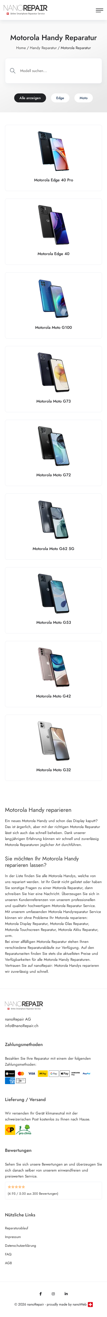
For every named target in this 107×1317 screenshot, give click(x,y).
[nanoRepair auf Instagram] (53, 1294)
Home (21, 48)
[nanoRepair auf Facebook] (41, 1294)
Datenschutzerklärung (20, 1245)
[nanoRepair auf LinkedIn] (66, 1294)
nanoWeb (80, 1304)
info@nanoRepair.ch (21, 1026)
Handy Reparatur (43, 48)
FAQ (8, 1254)
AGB (8, 1262)
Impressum (13, 1236)
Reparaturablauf (16, 1228)
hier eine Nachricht (43, 894)
